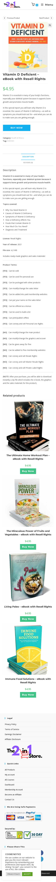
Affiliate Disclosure (13, 739)
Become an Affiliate (13, 794)
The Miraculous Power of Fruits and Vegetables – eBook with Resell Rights (28, 533)
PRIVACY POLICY (13, 874)
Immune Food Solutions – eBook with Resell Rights (28, 681)
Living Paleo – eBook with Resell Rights (28, 606)
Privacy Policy (10, 724)
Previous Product (13, 18)
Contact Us (9, 799)
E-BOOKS (10, 141)
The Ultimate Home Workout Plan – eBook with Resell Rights (28, 457)
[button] (50, 25)
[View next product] (51, 18)
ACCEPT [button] (27, 874)
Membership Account (14, 789)
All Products (10, 769)
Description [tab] (28, 157)
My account (10, 774)
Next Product (44, 18)
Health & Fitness (17, 138)
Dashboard (9, 784)
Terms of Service (12, 729)
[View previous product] (5, 18)
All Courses (9, 779)
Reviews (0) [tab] (28, 162)
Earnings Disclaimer (13, 734)
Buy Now (17, 128)
